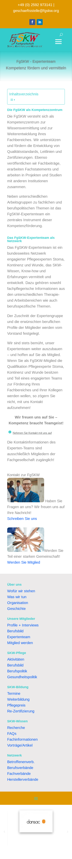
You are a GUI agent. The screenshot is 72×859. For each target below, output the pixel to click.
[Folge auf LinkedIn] (40, 22)
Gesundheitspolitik (22, 677)
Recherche (16, 728)
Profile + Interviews (23, 625)
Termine (13, 693)
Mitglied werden (20, 643)
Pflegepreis (16, 705)
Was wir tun (16, 597)
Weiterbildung (18, 699)
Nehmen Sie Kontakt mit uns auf (32, 432)
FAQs (11, 734)
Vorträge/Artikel (19, 745)
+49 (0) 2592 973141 (35, 5)
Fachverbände (19, 774)
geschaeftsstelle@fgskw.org (36, 11)
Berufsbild (15, 631)
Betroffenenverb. (21, 762)
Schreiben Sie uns (22, 519)
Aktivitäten (15, 659)
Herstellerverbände (22, 779)
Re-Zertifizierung (20, 711)
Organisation (17, 603)
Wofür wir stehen (21, 591)
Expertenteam (18, 637)
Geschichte (16, 609)
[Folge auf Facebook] (32, 22)
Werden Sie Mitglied (23, 562)
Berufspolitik (17, 671)
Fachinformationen (22, 739)
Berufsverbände (20, 768)
